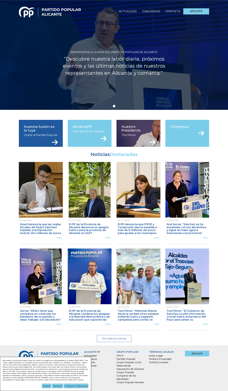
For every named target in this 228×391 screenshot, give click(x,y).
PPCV (120, 355)
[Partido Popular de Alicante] (50, 10)
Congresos (151, 11)
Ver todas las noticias (114, 338)
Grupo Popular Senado (130, 382)
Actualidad (128, 11)
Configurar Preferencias (76, 386)
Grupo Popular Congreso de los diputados (126, 376)
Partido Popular (126, 359)
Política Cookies (158, 362)
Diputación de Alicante (130, 369)
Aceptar (46, 386)
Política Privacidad (160, 359)
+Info (59, 237)
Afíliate (196, 11)
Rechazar (57, 386)
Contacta (172, 11)
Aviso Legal (156, 355)
